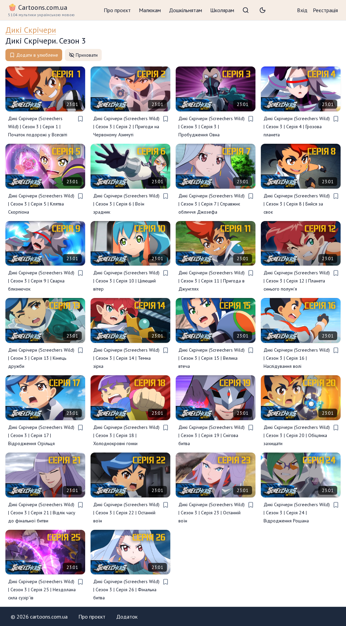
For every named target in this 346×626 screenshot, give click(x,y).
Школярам (222, 10)
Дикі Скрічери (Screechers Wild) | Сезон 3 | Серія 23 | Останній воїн (211, 512)
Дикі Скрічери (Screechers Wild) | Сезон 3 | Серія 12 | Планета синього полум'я (297, 281)
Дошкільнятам (185, 10)
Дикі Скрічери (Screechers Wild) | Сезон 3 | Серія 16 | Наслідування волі (297, 358)
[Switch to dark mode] (262, 10)
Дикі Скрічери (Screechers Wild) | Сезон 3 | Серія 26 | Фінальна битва (126, 589)
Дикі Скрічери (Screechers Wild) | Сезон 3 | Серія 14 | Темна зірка (126, 358)
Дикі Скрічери (30, 30)
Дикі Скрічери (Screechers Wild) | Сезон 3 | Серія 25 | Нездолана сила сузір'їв (42, 589)
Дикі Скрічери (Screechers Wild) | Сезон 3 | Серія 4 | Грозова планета (297, 126)
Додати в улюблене (37, 55)
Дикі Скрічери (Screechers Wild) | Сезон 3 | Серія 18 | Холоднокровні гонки (126, 435)
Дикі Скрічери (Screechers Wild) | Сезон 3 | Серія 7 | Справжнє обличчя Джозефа (211, 204)
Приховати (87, 55)
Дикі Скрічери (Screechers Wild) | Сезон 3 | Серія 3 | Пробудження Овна (211, 126)
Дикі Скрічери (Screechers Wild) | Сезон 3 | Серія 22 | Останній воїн (126, 512)
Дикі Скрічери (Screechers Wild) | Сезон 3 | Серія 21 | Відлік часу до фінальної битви (41, 512)
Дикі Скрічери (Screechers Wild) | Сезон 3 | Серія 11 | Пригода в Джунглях (211, 281)
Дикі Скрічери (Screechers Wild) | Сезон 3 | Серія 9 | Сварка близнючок (41, 281)
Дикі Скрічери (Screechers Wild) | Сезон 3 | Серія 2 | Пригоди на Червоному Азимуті (126, 126)
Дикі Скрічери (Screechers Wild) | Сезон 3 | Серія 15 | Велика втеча (211, 358)
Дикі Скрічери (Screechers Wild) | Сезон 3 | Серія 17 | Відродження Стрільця (41, 435)
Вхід (302, 10)
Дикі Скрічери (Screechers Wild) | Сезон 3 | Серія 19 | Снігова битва (211, 435)
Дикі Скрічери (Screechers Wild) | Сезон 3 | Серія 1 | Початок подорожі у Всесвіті (37, 126)
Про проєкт (117, 10)
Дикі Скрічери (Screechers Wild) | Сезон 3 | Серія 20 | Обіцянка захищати (297, 435)
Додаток (127, 616)
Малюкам (150, 10)
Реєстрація (325, 10)
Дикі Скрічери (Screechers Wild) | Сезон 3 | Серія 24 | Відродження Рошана (297, 512)
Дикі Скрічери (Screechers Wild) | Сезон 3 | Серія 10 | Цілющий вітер (126, 281)
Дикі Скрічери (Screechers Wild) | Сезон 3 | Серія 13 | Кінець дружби (41, 358)
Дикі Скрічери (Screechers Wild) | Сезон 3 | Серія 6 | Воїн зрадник (126, 204)
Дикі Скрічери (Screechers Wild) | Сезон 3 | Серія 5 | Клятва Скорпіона (41, 204)
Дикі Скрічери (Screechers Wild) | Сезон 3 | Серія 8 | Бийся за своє (297, 204)
